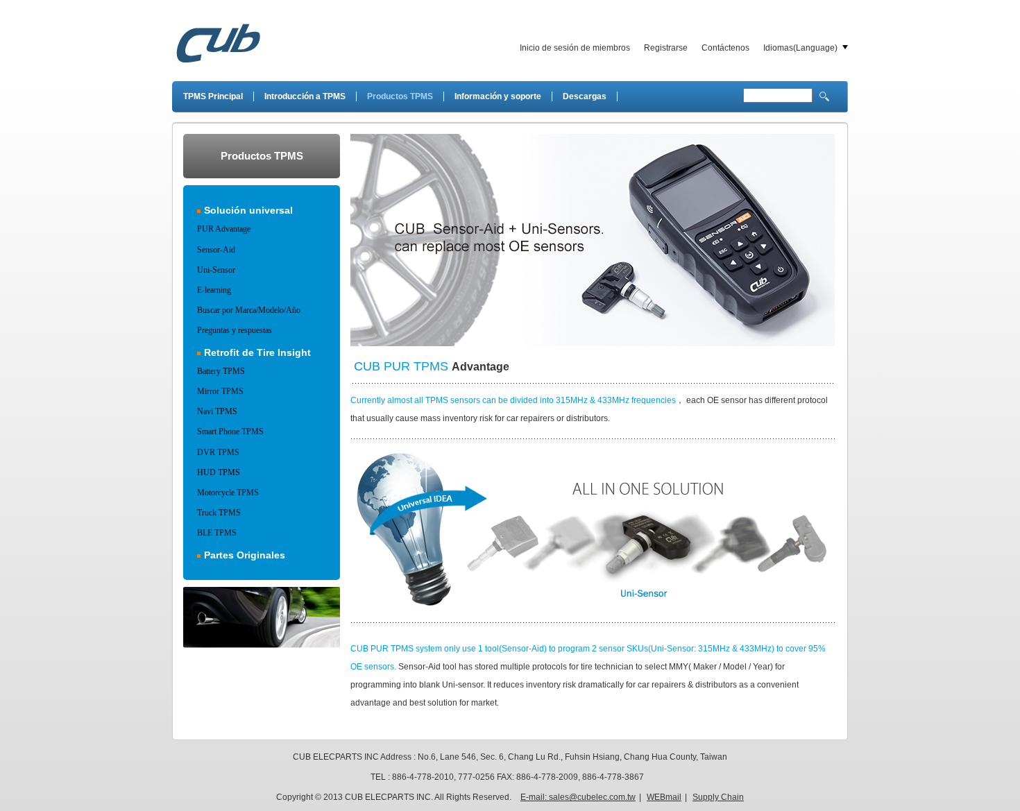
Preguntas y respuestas (234, 330)
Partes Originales (244, 555)
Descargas (584, 96)
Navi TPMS (217, 411)
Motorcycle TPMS (228, 492)
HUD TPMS (218, 472)
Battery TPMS (221, 371)
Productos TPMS (400, 96)
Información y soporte (497, 96)
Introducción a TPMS (305, 96)
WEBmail (664, 797)
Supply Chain (718, 797)
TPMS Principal (213, 96)
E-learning (214, 290)
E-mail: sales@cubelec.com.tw (578, 797)
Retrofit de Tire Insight (257, 352)
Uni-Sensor (216, 270)
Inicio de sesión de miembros (575, 48)
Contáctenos (725, 48)
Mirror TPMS (220, 391)
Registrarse (666, 48)
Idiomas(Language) (800, 48)
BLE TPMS (217, 533)
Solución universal (248, 210)
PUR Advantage (223, 229)
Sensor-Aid (216, 250)
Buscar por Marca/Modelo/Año (248, 310)
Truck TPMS (219, 513)
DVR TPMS (218, 452)
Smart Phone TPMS (230, 431)
